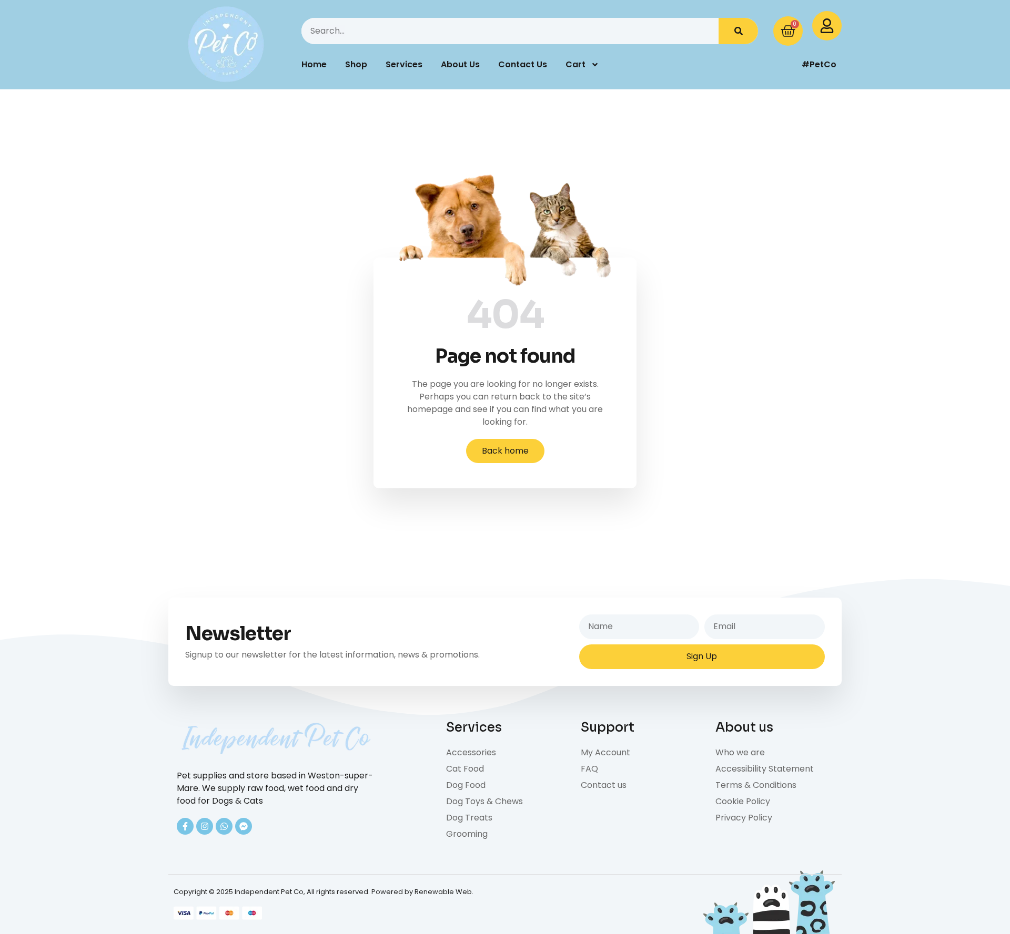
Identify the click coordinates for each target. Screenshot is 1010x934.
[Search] (738, 31)
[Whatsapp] (224, 826)
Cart (575, 64)
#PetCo (819, 64)
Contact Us (522, 64)
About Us (460, 64)
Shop (356, 64)
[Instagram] (204, 826)
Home (314, 64)
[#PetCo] (770, 64)
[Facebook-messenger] (243, 826)
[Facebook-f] (185, 826)
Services (404, 64)
